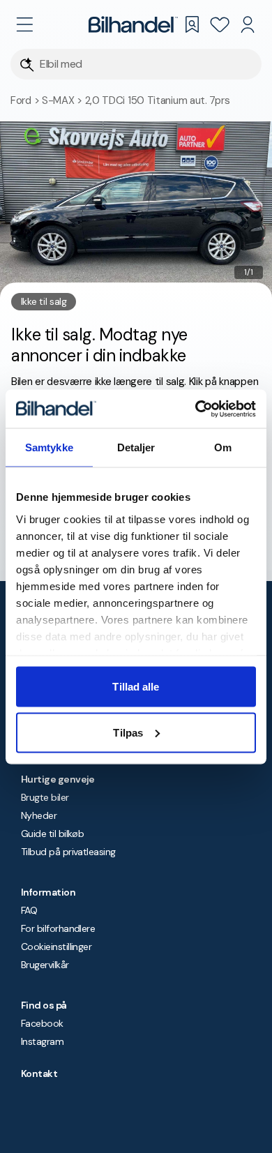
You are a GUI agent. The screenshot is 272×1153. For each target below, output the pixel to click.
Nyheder (38, 815)
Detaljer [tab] (136, 447)
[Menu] (24, 24)
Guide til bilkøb (52, 833)
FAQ (29, 910)
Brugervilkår (45, 964)
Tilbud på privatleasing (68, 851)
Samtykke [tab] (49, 447)
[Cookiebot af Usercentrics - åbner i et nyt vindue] (195, 409)
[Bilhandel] (133, 24)
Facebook (42, 1023)
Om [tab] (223, 447)
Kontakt (39, 1073)
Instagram (42, 1041)
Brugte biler (45, 797)
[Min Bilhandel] (248, 24)
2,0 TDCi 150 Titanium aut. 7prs (157, 100)
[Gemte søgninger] (192, 24)
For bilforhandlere (58, 928)
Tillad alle (135, 687)
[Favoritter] (220, 24)
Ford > (26, 100)
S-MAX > (63, 100)
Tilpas (128, 732)
